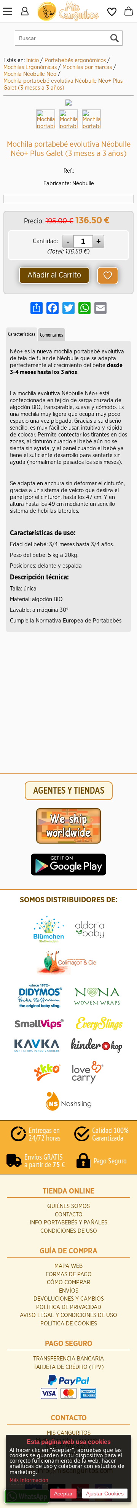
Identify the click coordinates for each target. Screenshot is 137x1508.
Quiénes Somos (68, 1206)
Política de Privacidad (68, 1307)
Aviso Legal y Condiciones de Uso (68, 1315)
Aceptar (63, 1493)
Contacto (69, 1215)
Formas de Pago (69, 1274)
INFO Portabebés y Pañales (68, 1223)
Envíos (68, 1291)
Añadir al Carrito (54, 275)
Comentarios (51, 334)
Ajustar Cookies (105, 1493)
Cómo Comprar (68, 1282)
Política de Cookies (68, 1324)
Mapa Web (68, 1266)
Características (21, 333)
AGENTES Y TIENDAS (68, 791)
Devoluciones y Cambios (68, 1299)
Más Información (29, 1480)
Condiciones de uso (68, 1231)
